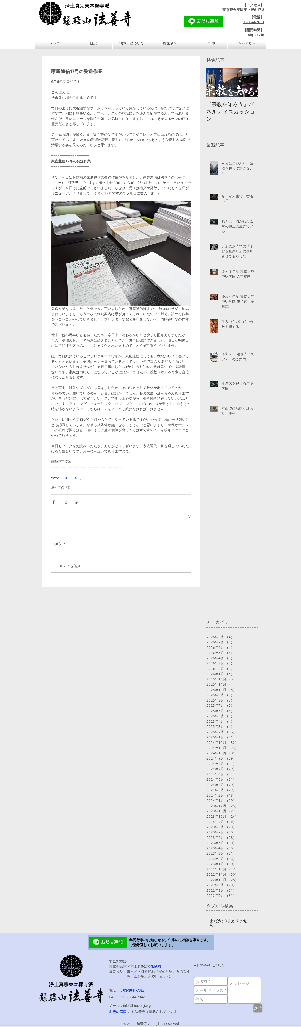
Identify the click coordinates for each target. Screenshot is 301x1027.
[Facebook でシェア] (53, 502)
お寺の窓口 (118, 1011)
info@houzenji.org (137, 1006)
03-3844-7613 (253, 22)
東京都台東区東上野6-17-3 (243, 10)
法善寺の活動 (61, 487)
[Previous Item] (214, 82)
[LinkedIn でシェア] (76, 502)
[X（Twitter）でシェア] (65, 502)
